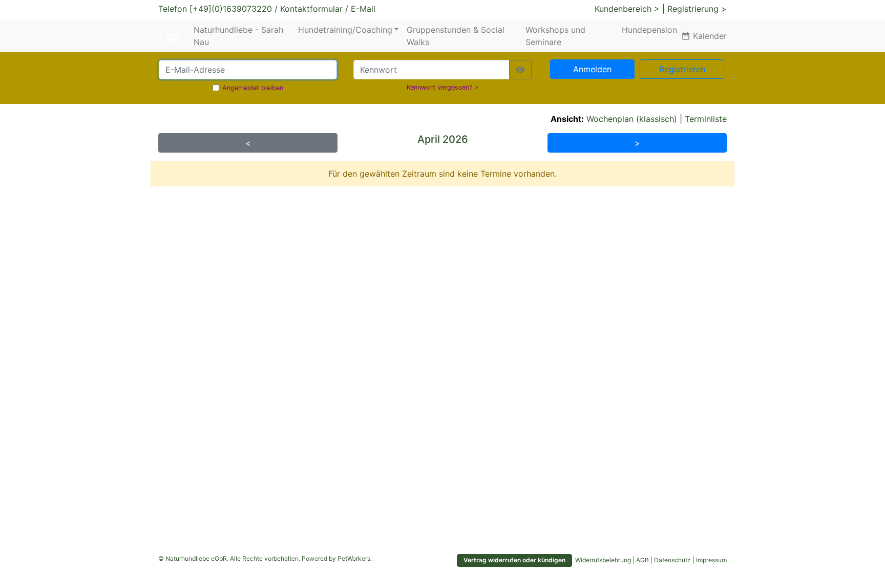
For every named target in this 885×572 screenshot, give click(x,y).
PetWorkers (354, 558)
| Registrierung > (694, 9)
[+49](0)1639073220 (230, 9)
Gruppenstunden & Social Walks (455, 36)
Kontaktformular (311, 9)
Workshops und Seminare (555, 36)
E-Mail (363, 9)
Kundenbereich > (627, 9)
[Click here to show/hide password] (520, 69)
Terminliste (706, 119)
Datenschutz (672, 560)
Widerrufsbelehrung (603, 560)
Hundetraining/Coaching (345, 30)
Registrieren (682, 69)
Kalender (704, 36)
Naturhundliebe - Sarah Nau (238, 36)
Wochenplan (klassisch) (631, 119)
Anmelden (592, 69)
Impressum (711, 560)
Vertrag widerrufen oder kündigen (514, 560)
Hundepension (649, 30)
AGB (642, 560)
